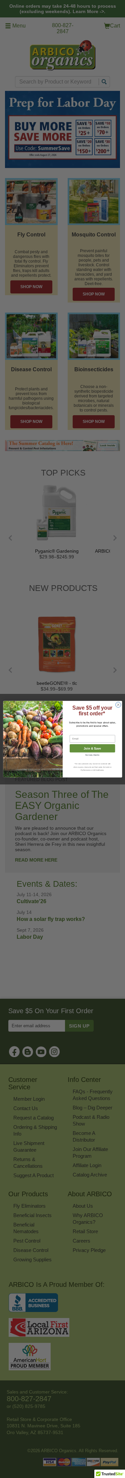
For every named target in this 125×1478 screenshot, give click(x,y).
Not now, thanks (92, 755)
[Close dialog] (118, 704)
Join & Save (92, 748)
